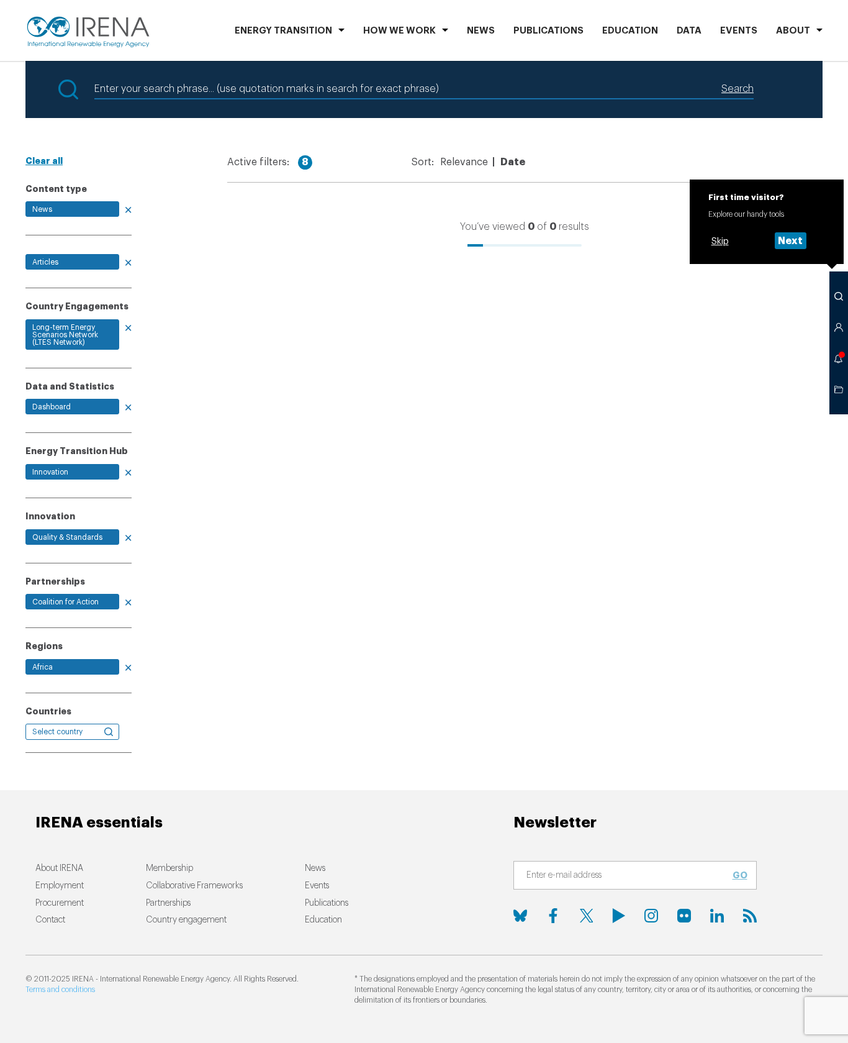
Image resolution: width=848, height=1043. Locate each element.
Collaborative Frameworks (194, 885)
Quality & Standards (67, 537)
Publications (326, 903)
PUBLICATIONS (548, 30)
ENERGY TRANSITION (283, 30)
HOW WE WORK (399, 30)
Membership (169, 868)
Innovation (50, 472)
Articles (45, 262)
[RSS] (750, 915)
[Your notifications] (838, 358)
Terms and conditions (60, 989)
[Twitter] (586, 915)
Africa (42, 667)
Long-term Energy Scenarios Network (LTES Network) (65, 335)
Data (689, 30)
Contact (50, 920)
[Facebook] (553, 915)
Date (512, 162)
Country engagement (186, 920)
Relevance (464, 162)
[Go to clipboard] (838, 389)
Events (738, 30)
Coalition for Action (65, 602)
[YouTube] (619, 915)
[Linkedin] (717, 915)
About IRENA (59, 868)
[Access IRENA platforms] (838, 327)
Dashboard (51, 407)
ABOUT (793, 30)
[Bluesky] (520, 915)
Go (740, 875)
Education (630, 30)
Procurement (59, 903)
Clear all (44, 161)
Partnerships (168, 903)
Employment (59, 885)
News (481, 30)
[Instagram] (651, 915)
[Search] (838, 296)
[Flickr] (684, 915)
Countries (48, 711)
